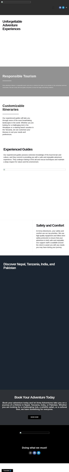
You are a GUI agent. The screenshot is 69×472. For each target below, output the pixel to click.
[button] (53, 7)
